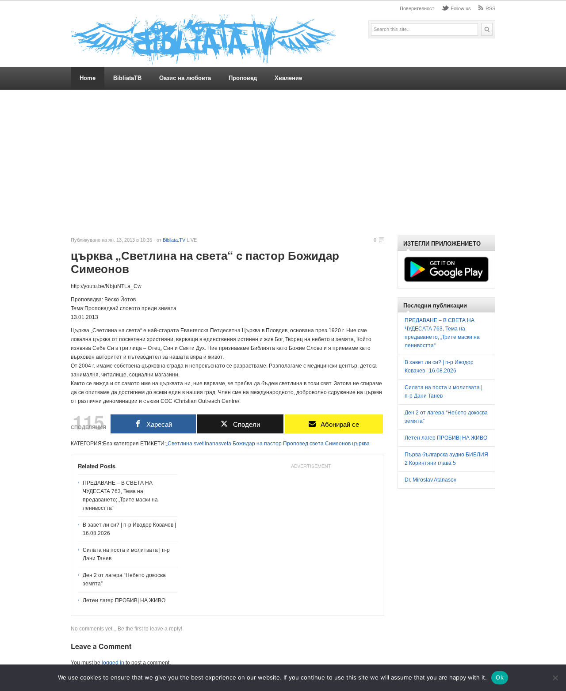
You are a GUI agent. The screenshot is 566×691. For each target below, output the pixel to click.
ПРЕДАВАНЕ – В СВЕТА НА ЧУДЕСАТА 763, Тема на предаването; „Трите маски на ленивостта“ (120, 495)
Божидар (244, 443)
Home (88, 78)
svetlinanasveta (212, 443)
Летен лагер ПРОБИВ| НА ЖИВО (124, 600)
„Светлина (179, 443)
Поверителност (417, 8)
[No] (555, 677)
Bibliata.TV (174, 240)
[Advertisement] (283, 162)
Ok (500, 677)
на (259, 443)
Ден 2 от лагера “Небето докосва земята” (124, 579)
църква (361, 443)
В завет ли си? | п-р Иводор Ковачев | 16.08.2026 (129, 529)
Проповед (243, 78)
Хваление (288, 78)
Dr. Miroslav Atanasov (430, 480)
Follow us (461, 8)
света (317, 443)
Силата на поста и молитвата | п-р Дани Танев (126, 554)
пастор (273, 443)
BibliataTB (127, 78)
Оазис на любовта (185, 78)
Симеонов (338, 443)
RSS (490, 8)
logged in (113, 663)
